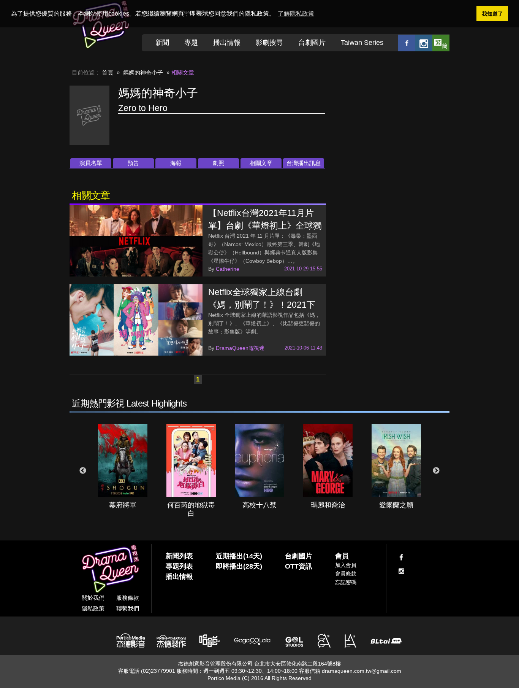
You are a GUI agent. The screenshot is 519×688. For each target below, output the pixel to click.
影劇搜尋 (269, 42)
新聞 (162, 42)
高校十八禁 (259, 505)
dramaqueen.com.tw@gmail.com (361, 671)
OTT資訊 (298, 566)
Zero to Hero (143, 108)
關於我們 (93, 597)
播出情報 (227, 42)
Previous (83, 471)
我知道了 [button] (492, 14)
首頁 (107, 72)
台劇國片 (312, 42)
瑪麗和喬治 (328, 505)
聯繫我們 (127, 608)
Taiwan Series (362, 42)
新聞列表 (179, 556)
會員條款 (345, 573)
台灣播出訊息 (303, 163)
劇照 (218, 163)
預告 (133, 163)
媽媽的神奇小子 (143, 72)
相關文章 (261, 163)
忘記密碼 (345, 582)
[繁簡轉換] (440, 42)
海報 (176, 163)
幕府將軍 (122, 505)
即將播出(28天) (239, 566)
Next (436, 471)
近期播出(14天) (239, 556)
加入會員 (345, 565)
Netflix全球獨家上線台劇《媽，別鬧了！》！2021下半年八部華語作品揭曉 (261, 304)
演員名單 (90, 163)
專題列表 (179, 566)
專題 (191, 42)
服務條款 (127, 597)
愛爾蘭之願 (396, 505)
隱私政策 (93, 608)
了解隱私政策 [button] (296, 13)
